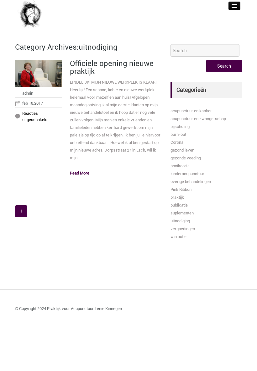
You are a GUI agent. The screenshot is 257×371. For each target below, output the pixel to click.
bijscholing (180, 126)
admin (27, 93)
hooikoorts (180, 165)
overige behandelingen (190, 181)
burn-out (178, 134)
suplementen (182, 213)
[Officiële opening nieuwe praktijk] (38, 75)
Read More (79, 173)
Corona (176, 142)
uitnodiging (180, 221)
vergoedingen (182, 228)
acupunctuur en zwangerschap (198, 118)
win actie (178, 236)
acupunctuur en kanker (191, 110)
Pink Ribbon (180, 189)
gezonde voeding (185, 158)
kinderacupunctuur (187, 173)
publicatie (179, 205)
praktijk (177, 197)
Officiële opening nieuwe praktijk (112, 67)
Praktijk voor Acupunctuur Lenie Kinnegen (84, 308)
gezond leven (182, 150)
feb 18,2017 (32, 103)
